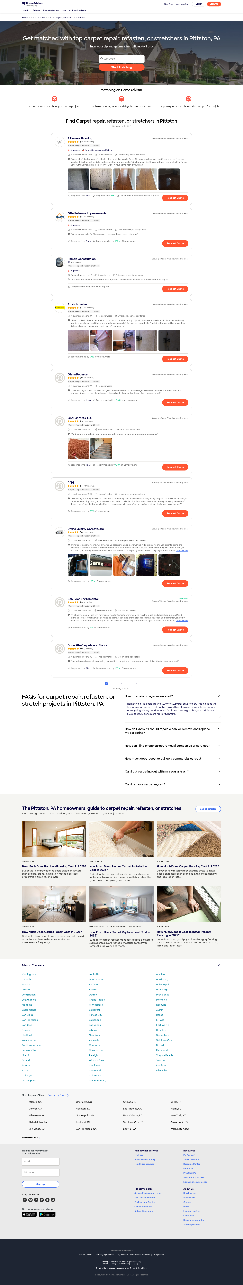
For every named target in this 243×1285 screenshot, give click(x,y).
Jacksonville (29, 1050)
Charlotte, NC (84, 1102)
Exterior (36, 10)
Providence (162, 994)
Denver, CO (35, 1108)
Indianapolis (29, 1080)
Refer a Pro (188, 1168)
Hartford (27, 1035)
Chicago (27, 1075)
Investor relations (191, 1211)
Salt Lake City (164, 1040)
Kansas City (95, 1014)
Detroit (93, 994)
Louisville (94, 974)
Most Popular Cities (33, 1095)
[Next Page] (152, 683)
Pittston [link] (41, 17)
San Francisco (30, 1020)
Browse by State (57, 1095)
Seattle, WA (130, 1128)
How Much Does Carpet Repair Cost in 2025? (52, 932)
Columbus (95, 1075)
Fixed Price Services (144, 1164)
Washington (29, 1040)
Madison (161, 1065)
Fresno (26, 989)
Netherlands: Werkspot (140, 1255)
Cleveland (95, 1070)
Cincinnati (95, 1065)
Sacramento (29, 1009)
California (114, 1263)
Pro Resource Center (144, 1202)
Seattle (160, 1060)
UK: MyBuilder (158, 1255)
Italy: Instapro (122, 1255)
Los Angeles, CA (132, 1108)
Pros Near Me (189, 1173)
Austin (159, 1009)
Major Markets (33, 965)
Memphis (161, 999)
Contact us (188, 1215)
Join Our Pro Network (144, 1197)
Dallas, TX (175, 1102)
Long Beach (29, 994)
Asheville (94, 1040)
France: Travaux (85, 1255)
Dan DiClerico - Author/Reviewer (107, 927)
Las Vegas (95, 1025)
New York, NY (178, 1115)
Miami (25, 1055)
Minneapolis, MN (85, 1115)
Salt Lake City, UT (133, 1122)
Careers (187, 1202)
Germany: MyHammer (104, 1255)
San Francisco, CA (86, 1128)
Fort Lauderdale (31, 1045)
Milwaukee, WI (37, 1115)
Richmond (162, 1050)
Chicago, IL (129, 1102)
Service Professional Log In (147, 1193)
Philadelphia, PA (38, 1122)
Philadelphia (163, 984)
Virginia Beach (164, 1055)
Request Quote (175, 197)
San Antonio (163, 1035)
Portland (161, 974)
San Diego (28, 1014)
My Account (189, 1155)
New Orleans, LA (132, 1115)
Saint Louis (95, 1020)
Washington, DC (179, 1128)
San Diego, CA (37, 1128)
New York (94, 1035)
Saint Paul (94, 1009)
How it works (189, 1193)
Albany (93, 1030)
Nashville (161, 1004)
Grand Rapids (97, 999)
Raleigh (93, 1055)
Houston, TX (83, 1108)
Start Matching (121, 67)
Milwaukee (162, 1070)
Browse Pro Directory (144, 1159)
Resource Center (191, 1164)
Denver (26, 1030)
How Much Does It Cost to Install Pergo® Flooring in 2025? (184, 933)
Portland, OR (83, 1122)
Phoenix (26, 979)
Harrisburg (162, 979)
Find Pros (138, 1155)
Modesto (27, 1004)
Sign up (40, 1184)
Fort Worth (162, 1025)
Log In (198, 3)
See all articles (208, 808)
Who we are (189, 1197)
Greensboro (96, 1050)
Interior (26, 10)
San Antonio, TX (179, 1122)
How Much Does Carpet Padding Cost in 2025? (188, 866)
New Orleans (96, 979)
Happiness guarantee (193, 1220)
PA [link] (32, 17)
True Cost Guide (191, 1159)
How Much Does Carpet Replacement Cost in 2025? (119, 933)
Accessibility (135, 1263)
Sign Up (214, 3)
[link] (121, 142)
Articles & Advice (77, 10)
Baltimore (94, 984)
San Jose (27, 1025)
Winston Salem (97, 1060)
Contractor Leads (143, 1206)
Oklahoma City (97, 1080)
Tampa (26, 1065)
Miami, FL (175, 1108)
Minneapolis (96, 1004)
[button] (78, 179)
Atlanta (26, 1070)
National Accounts (143, 1211)
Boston (93, 989)
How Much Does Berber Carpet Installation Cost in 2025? (118, 868)
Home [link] (25, 17)
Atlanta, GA (35, 1102)
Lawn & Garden (51, 10)
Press (186, 1206)
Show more (182, 550)
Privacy (105, 1263)
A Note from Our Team (194, 1177)
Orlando (26, 1060)
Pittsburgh (162, 989)
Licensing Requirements (195, 1182)
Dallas (159, 1014)
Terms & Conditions (138, 1268)
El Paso (160, 1020)
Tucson (26, 984)
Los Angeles (29, 999)
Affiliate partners (191, 1224)
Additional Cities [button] (30, 1137)
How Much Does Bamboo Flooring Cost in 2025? (54, 866)
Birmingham (29, 974)
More (63, 10)
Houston (161, 1030)
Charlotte (94, 1045)
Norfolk (160, 1045)
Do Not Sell (124, 1263)
